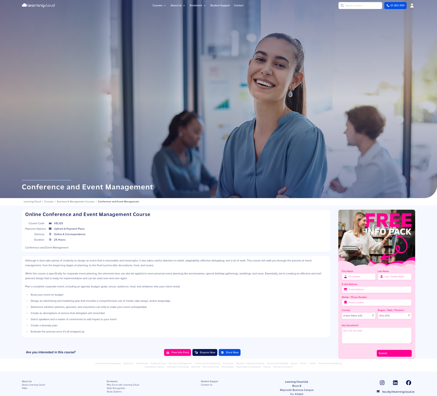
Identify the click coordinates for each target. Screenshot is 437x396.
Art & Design (142, 363)
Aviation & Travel (158, 363)
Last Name (383, 271)
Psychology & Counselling (248, 366)
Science (267, 366)
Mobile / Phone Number (354, 297)
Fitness (303, 363)
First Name (347, 271)
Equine (294, 363)
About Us (27, 381)
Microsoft (195, 366)
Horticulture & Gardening (330, 363)
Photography (228, 366)
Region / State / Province (391, 310)
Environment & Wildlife (277, 363)
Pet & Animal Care (211, 366)
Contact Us (207, 385)
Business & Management (180, 363)
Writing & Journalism (282, 366)
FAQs (24, 388)
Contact (238, 5)
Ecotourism (228, 363)
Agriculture (128, 363)
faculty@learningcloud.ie (398, 392)
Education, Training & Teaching (250, 363)
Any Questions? (350, 325)
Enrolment (112, 381)
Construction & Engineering (207, 363)
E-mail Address (349, 284)
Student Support (220, 5)
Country (346, 310)
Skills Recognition (116, 388)
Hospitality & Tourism (154, 366)
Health (313, 363)
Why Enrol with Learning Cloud (123, 385)
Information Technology (178, 366)
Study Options (114, 391)
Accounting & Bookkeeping (108, 363)
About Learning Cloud (33, 385)
